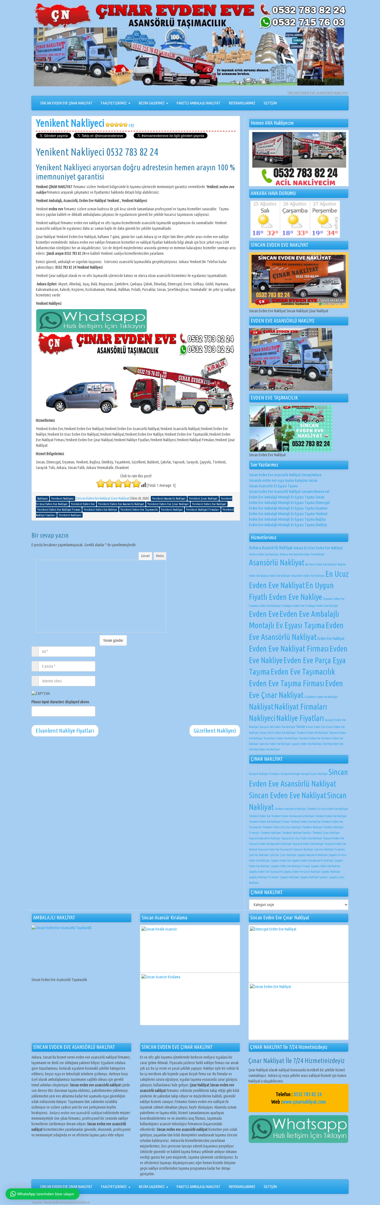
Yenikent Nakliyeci (85, 123)
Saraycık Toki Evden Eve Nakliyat (277, 727)
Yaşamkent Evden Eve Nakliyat (281, 738)
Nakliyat (261, 706)
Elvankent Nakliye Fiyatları (65, 730)
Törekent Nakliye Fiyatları (297, 832)
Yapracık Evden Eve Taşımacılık (275, 849)
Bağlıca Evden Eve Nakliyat (275, 575)
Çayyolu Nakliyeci (289, 877)
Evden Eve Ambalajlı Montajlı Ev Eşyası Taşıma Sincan (286, 497)
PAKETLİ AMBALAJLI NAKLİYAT (199, 103)
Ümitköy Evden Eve (333, 743)
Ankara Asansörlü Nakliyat (271, 547)
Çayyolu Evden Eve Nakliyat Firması (290, 866)
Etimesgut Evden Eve (293, 605)
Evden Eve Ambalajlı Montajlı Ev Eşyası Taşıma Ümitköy (288, 525)
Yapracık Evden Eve (333, 838)
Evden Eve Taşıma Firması (286, 683)
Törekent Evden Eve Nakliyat (312, 732)
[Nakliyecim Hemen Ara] (299, 158)
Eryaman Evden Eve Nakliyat (265, 605)
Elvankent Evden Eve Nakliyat (308, 575)
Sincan (300, 726)
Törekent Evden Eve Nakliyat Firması (269, 821)
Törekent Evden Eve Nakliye (305, 821)
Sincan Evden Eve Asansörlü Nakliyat (66, 1202)
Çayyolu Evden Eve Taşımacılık (265, 871)
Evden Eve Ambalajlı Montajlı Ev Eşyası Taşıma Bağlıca (287, 519)
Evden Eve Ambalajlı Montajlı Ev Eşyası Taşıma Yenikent (288, 514)
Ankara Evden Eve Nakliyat (264, 554)
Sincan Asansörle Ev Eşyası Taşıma (273, 486)
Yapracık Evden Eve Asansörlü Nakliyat (270, 843)
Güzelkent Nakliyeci (215, 730)
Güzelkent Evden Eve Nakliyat (321, 696)
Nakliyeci (262, 717)
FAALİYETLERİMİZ (114, 103)
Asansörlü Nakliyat (276, 562)
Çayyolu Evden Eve (281, 860)
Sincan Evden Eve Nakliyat (287, 795)
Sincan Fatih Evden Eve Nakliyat (278, 732)
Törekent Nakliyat (312, 827)
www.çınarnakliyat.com (304, 1102)
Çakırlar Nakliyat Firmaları (330, 849)
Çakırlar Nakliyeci (259, 855)
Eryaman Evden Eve (333, 598)
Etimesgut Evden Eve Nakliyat (321, 605)
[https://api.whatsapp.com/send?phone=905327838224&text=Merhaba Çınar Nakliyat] (298, 1128)
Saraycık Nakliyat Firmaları (264, 773)
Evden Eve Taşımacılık (303, 671)
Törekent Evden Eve (259, 816)
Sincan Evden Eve (315, 727)
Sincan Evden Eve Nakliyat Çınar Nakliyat (103, 498)
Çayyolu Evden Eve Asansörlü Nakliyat (313, 860)
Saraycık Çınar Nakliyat (314, 773)
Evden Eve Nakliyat (330, 638)
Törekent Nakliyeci (271, 832)
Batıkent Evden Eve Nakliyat (321, 564)
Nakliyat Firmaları (300, 706)
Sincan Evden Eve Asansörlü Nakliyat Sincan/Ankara (285, 475)
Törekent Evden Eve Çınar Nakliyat (282, 827)
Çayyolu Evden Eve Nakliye (325, 866)
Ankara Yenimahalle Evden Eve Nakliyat (302, 554)
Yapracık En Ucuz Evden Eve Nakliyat (301, 838)
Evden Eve (264, 613)
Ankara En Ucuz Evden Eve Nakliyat (318, 548)
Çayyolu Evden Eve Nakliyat (307, 743)
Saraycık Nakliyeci (290, 773)
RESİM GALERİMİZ (152, 103)
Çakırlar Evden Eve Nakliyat (275, 743)
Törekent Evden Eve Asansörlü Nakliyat (292, 816)
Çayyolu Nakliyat (330, 871)
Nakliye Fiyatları (300, 717)
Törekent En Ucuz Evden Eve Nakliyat (327, 808)
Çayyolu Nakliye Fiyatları (314, 877)
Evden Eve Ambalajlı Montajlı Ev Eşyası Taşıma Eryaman (288, 508)
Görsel (145, 556)
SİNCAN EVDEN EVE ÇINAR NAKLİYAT (66, 103)
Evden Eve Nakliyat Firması (289, 648)
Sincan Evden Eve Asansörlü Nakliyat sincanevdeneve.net (289, 491)
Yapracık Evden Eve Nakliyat (308, 843)
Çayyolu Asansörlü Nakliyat (312, 855)
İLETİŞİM (270, 103)
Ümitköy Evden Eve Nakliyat (264, 749)
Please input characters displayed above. (60, 702)
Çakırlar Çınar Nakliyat (283, 855)
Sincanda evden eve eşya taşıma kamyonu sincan (283, 480)
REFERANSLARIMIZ (242, 103)
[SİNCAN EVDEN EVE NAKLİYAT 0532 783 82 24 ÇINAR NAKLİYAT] (190, 46)
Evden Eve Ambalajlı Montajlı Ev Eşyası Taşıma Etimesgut (289, 502)
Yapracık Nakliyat (303, 849)
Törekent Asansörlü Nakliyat (290, 808)
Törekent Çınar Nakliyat (326, 832)
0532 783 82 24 (308, 1094)
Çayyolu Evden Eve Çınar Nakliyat (301, 871)
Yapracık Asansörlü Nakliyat (264, 838)
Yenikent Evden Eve (309, 738)
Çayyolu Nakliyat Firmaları (264, 877)
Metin (160, 556)
